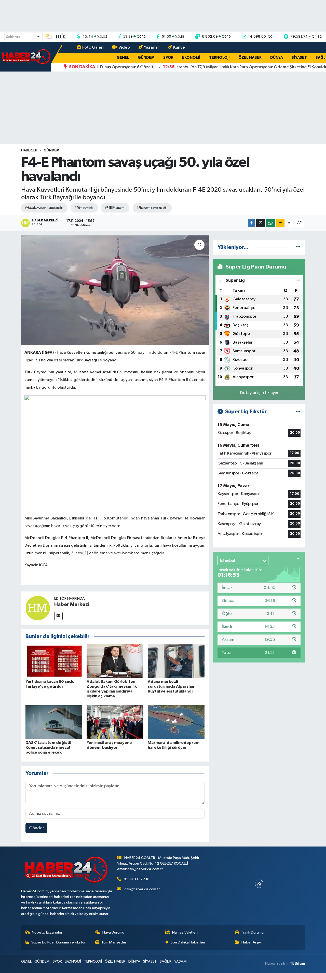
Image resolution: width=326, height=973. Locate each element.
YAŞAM (180, 961)
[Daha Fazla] (280, 223)
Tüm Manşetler (113, 942)
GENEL (123, 58)
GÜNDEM (146, 58)
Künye (179, 47)
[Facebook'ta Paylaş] (251, 223)
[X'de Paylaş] (260, 223)
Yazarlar (151, 47)
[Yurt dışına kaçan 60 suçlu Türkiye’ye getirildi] (53, 661)
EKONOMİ (191, 58)
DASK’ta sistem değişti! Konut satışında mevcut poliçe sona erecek (48, 747)
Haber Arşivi (251, 942)
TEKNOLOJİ (219, 58)
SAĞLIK (165, 961)
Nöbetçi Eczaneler (47, 932)
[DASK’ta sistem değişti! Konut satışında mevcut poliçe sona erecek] (53, 722)
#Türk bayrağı (84, 207)
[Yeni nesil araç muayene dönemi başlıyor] (115, 722)
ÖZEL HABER (250, 58)
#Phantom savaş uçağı (152, 207)
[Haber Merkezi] (37, 608)
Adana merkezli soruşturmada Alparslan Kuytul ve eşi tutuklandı (171, 686)
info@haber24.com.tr (142, 889)
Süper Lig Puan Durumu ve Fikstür (58, 942)
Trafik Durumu (252, 932)
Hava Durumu (113, 932)
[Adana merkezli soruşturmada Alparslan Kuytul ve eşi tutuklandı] (176, 661)
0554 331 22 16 (137, 879)
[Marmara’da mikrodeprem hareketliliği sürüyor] (176, 722)
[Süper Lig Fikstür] (298, 412)
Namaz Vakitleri (185, 932)
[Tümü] (298, 247)
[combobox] (23, 37)
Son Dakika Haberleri (188, 942)
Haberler (29, 150)
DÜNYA (276, 58)
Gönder (36, 828)
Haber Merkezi (71, 604)
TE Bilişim (297, 963)
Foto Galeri (93, 47)
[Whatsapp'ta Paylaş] (270, 223)
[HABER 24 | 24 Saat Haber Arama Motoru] (26, 56)
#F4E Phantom (114, 207)
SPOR (168, 58)
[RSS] (259, 884)
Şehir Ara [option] (13, 37)
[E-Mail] (58, 616)
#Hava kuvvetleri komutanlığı (43, 207)
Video (124, 47)
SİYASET (299, 58)
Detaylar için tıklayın (259, 393)
